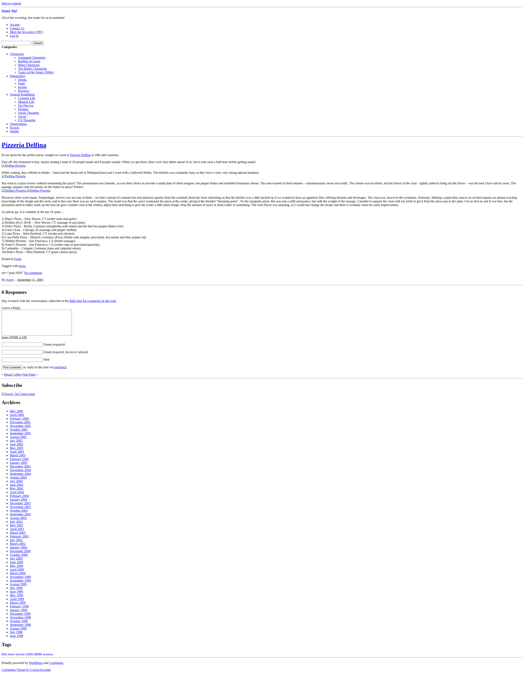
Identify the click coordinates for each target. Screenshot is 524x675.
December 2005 (20, 422)
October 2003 (19, 510)
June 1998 (16, 636)
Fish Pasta (28, 374)
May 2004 (16, 488)
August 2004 (18, 477)
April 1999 (17, 599)
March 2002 (18, 543)
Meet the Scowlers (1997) (26, 32)
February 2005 (19, 459)
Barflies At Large (29, 61)
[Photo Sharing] (14, 165)
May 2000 (16, 566)
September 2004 (20, 474)
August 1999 (18, 584)
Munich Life (26, 102)
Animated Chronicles (31, 57)
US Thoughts (26, 120)
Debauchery (18, 76)
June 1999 (16, 591)
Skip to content (11, 3)
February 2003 (19, 536)
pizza (22, 266)
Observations (18, 124)
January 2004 (18, 499)
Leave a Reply (11, 308)
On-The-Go (25, 105)
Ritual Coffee (12, 374)
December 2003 (20, 503)
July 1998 (16, 632)
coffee (29, 653)
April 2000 (17, 569)
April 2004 (17, 492)
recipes (22, 87)
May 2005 (16, 448)
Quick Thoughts (28, 113)
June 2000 (16, 562)
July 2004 (16, 481)
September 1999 (20, 580)
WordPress (36, 663)
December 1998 (20, 613)
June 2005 (16, 444)
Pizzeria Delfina (24, 145)
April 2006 (17, 415)
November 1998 (20, 617)
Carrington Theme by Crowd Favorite (26, 670)
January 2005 (18, 462)
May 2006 (16, 411)
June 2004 (16, 485)
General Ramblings (22, 94)
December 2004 (20, 466)
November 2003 (20, 507)
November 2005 (20, 426)
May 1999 (16, 595)
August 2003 (18, 518)
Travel (22, 116)
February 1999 (19, 606)
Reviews (23, 90)
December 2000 (20, 551)
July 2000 (16, 558)
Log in (14, 35)
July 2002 (16, 540)
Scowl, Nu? (9, 10)
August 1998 (18, 628)
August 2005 (18, 437)
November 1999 (20, 577)
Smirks (14, 131)
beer (4, 653)
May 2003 (16, 525)
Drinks (22, 79)
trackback (60, 367)
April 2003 (17, 529)
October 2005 (19, 429)
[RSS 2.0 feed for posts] (18, 394)
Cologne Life (26, 98)
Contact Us (17, 28)
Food (21, 83)
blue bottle (20, 654)
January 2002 (18, 547)
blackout (11, 654)
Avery (10, 280)
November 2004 (20, 470)
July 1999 (16, 588)
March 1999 (18, 602)
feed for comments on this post (93, 301)
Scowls (14, 127)
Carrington (56, 663)
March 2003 (18, 532)
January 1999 (18, 610)
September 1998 (20, 625)
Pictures (23, 109)
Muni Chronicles (29, 65)
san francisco (48, 654)
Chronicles (17, 54)
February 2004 (19, 496)
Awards (15, 24)
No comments (33, 273)
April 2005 (17, 451)
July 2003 (16, 521)
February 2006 (19, 418)
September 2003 (20, 514)
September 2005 (20, 433)
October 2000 (19, 555)
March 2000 (18, 573)
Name (54, 344)
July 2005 (16, 440)
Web (47, 359)
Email (66, 352)
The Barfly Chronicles (32, 68)
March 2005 (18, 455)
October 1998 (19, 621)
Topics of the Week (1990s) (36, 72)
